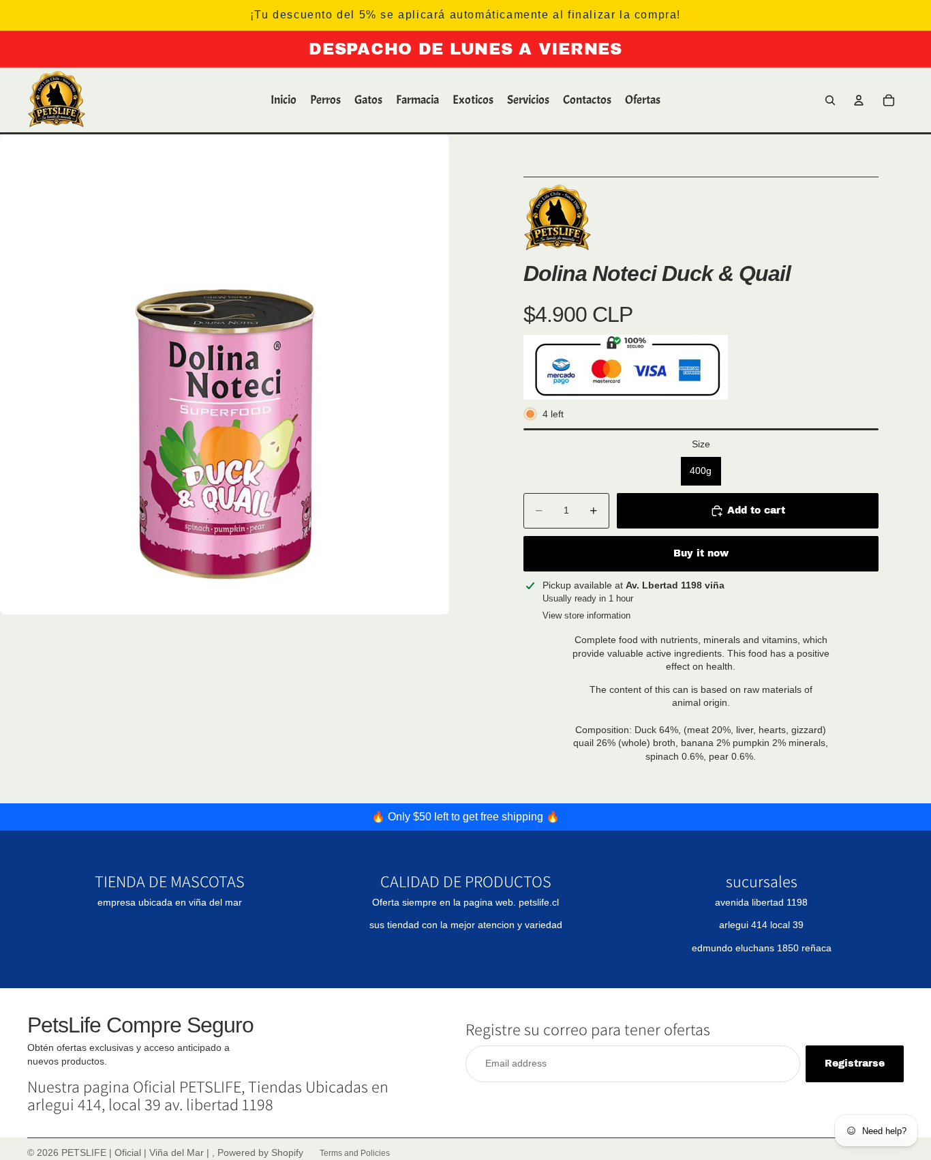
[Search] (830, 100)
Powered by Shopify (260, 1152)
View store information (586, 615)
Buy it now (701, 553)
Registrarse (855, 1063)
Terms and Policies (355, 1153)
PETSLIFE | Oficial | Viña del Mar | (136, 1152)
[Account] (859, 100)
